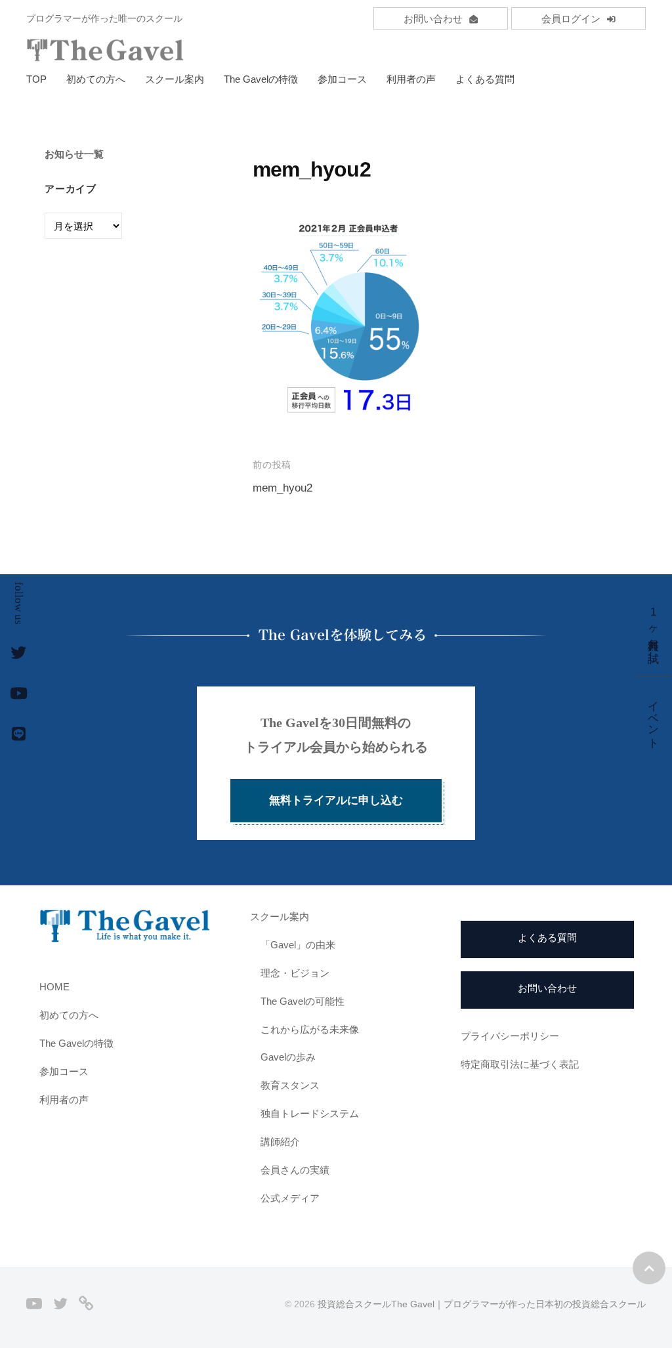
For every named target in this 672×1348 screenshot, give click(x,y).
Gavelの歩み (288, 1057)
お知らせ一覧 (74, 153)
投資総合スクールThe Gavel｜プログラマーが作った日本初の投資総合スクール (482, 1304)
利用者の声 (411, 79)
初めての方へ (95, 79)
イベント (653, 718)
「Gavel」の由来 (298, 944)
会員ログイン (570, 18)
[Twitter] (60, 1303)
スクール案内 (174, 79)
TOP (36, 79)
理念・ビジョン (295, 973)
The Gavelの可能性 (303, 1001)
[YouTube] (34, 1303)
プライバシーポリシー (510, 1036)
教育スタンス (290, 1085)
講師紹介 (280, 1141)
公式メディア (290, 1198)
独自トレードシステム (310, 1113)
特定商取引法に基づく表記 (520, 1064)
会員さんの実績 (295, 1169)
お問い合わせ (433, 18)
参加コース (342, 79)
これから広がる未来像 (310, 1029)
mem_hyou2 (282, 488)
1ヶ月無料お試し (653, 631)
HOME (54, 986)
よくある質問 (484, 79)
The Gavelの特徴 (261, 79)
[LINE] (86, 1303)
